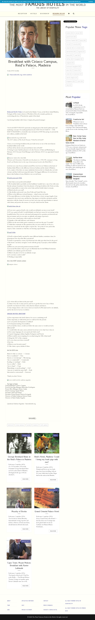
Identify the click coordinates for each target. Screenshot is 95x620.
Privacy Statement (27, 609)
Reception (22, 13)
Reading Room (59, 13)
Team (8, 605)
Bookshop (44, 13)
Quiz (23, 605)
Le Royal (76, 103)
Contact (46, 600)
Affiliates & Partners (28, 600)
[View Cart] (68, 13)
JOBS (8, 609)
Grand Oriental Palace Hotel (47, 511)
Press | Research (48, 605)
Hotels (33, 13)
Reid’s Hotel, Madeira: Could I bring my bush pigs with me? (46, 459)
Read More (25, 479)
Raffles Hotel (77, 157)
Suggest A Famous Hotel (50, 609)
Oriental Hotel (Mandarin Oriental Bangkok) (79, 176)
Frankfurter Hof (78, 119)
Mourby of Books (19, 511)
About (9, 600)
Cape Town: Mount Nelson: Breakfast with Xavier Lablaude (19, 565)
